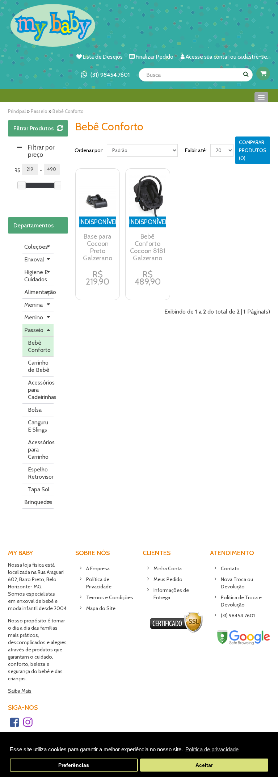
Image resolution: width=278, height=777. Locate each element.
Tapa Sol (39, 489)
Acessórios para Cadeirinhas (41, 389)
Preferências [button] (73, 765)
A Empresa (98, 568)
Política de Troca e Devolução (241, 601)
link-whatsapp (105, 74)
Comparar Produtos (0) (252, 150)
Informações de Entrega (171, 594)
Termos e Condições (109, 597)
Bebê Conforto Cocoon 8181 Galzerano (147, 247)
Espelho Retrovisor (41, 473)
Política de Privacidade (98, 583)
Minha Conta (167, 568)
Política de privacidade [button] (212, 749)
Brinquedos (38, 502)
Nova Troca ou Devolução (237, 583)
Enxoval (34, 259)
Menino (33, 317)
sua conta (215, 56)
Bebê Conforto (68, 111)
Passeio (39, 111)
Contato (230, 568)
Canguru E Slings (38, 426)
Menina (33, 304)
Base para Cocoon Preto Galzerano (97, 247)
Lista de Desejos (103, 56)
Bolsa (35, 409)
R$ (17, 170)
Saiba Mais (19, 691)
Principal (17, 111)
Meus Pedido (167, 579)
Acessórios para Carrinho (41, 449)
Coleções (36, 246)
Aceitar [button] (204, 765)
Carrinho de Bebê (38, 366)
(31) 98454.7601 (238, 615)
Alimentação (39, 292)
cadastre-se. (252, 56)
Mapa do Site (100, 608)
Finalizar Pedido (154, 56)
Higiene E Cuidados (36, 276)
